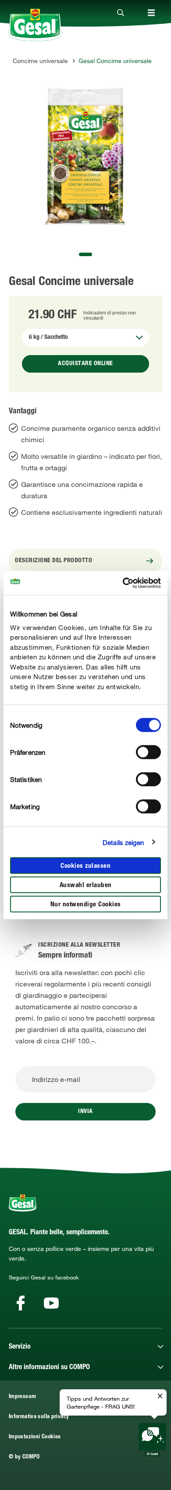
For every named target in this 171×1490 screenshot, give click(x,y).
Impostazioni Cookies (35, 1437)
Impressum (22, 1397)
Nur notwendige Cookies (85, 905)
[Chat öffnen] (152, 1439)
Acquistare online (85, 364)
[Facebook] (20, 1303)
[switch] (148, 752)
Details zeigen (123, 842)
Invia (85, 1112)
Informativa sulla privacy (39, 1417)
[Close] (121, 13)
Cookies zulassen (85, 866)
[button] (85, 254)
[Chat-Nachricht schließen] (160, 1396)
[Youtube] (51, 1303)
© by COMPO (24, 1457)
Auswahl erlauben (86, 885)
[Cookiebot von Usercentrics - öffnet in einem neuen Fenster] (123, 582)
